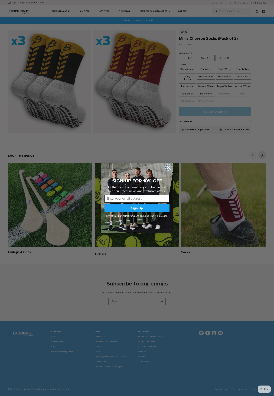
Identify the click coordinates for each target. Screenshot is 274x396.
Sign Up (137, 208)
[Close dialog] (168, 167)
